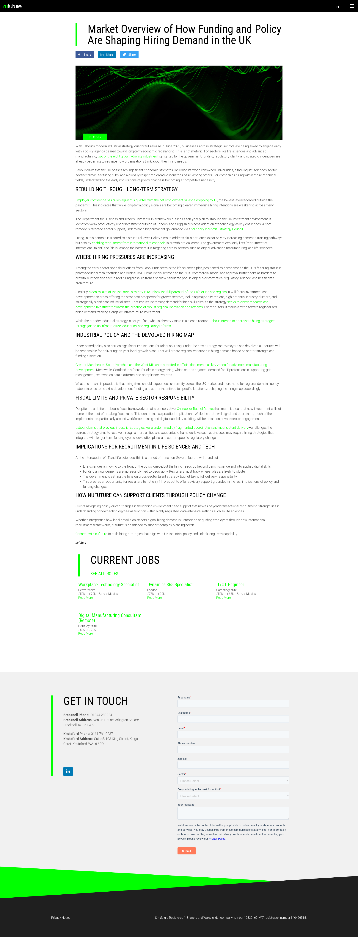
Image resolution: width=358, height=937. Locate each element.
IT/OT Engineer (230, 584)
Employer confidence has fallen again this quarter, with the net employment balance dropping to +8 (146, 200)
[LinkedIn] (337, 6)
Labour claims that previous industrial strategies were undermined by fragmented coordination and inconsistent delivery (162, 427)
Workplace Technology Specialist (108, 584)
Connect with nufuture (91, 534)
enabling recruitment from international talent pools (129, 243)
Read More (85, 597)
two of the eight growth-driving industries (127, 156)
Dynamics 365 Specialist (170, 584)
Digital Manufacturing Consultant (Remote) (110, 618)
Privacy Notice (60, 917)
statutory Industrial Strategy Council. (217, 229)
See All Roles (104, 573)
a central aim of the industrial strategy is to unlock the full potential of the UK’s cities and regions (158, 292)
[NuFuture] (22, 6)
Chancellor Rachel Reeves (196, 409)
